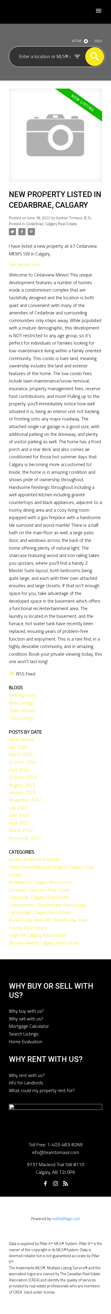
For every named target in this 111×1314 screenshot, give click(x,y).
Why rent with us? (27, 1075)
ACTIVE (76, 41)
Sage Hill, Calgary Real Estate (37, 935)
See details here (24, 264)
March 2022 (21, 830)
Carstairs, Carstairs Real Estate (39, 889)
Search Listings (23, 1033)
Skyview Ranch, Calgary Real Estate (44, 942)
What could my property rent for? (42, 1090)
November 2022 (25, 800)
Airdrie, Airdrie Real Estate (34, 859)
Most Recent (22, 739)
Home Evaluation (25, 1041)
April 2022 (19, 822)
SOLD (98, 41)
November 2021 (25, 837)
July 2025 (18, 746)
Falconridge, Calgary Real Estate (40, 912)
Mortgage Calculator (29, 1026)
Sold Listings (21, 717)
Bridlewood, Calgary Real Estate (40, 882)
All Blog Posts (23, 695)
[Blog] (66, 1183)
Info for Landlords (26, 1082)
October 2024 (23, 762)
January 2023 (22, 792)
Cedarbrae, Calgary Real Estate (51, 224)
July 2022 (18, 807)
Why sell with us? (26, 1018)
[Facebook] (45, 1183)
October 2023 (23, 777)
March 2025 (21, 754)
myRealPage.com (66, 1219)
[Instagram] (56, 1183)
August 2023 (22, 784)
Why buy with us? (26, 1010)
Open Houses (22, 710)
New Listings (21, 702)
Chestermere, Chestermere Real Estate (47, 904)
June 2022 (19, 815)
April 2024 (19, 769)
